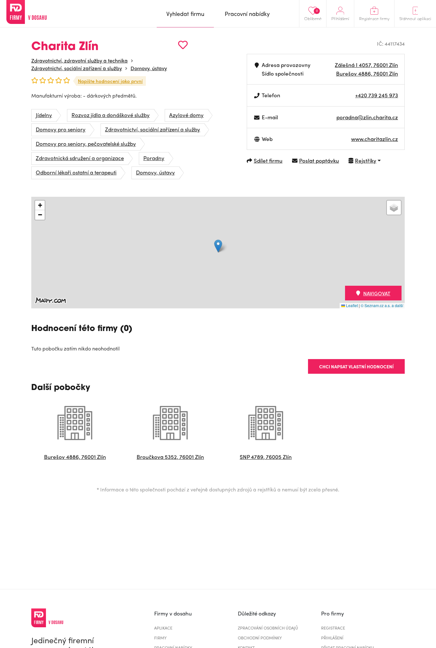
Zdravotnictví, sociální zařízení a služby (76, 68)
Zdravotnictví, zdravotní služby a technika (79, 60)
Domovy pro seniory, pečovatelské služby (86, 143)
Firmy (160, 638)
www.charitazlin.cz (374, 139)
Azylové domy (186, 115)
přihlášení (332, 638)
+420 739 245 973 (376, 95)
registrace (333, 628)
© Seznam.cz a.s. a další (382, 305)
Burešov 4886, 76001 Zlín (367, 73)
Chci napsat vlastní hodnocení (356, 366)
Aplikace (163, 628)
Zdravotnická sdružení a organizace (80, 158)
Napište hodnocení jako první (110, 81)
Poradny (153, 158)
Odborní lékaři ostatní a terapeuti (76, 172)
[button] (218, 246)
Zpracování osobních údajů (268, 628)
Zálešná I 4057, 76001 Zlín (366, 65)
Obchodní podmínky (260, 638)
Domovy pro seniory (61, 129)
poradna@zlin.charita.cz (367, 117)
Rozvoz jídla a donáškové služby (110, 115)
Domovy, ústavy (149, 68)
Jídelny (44, 115)
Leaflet (351, 305)
